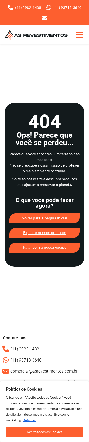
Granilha (19, 98)
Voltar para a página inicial (44, 218)
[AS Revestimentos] (36, 35)
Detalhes (29, 420)
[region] (44, 411)
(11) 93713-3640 (67, 7)
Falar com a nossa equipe (44, 247)
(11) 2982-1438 (28, 7)
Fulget (17, 87)
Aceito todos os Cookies (44, 432)
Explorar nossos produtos (44, 233)
